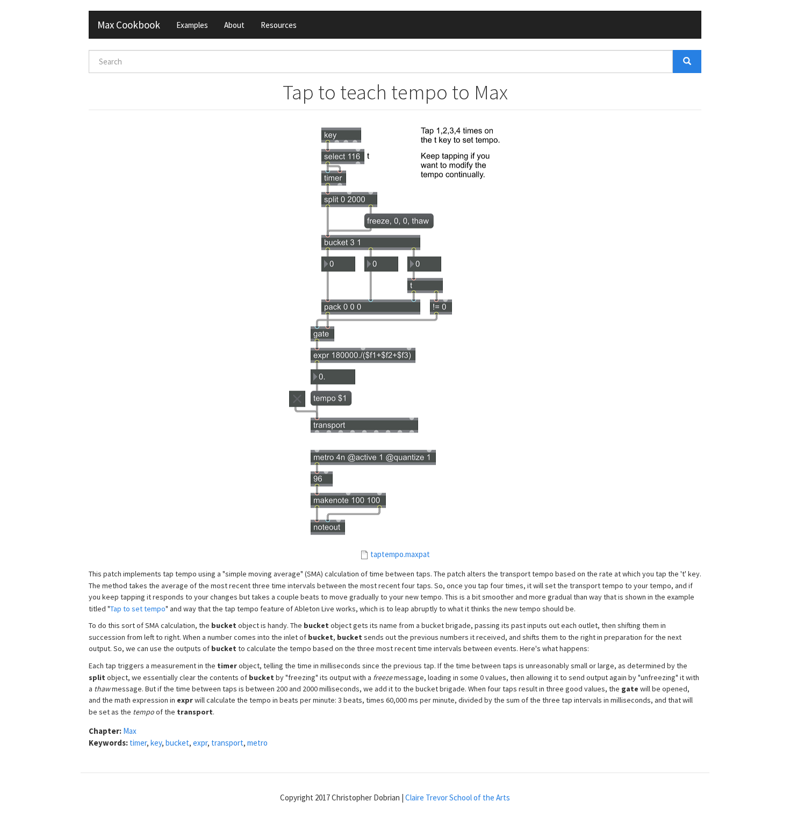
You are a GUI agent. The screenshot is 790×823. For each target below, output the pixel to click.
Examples (192, 25)
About (234, 25)
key (156, 743)
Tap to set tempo (138, 608)
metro (257, 743)
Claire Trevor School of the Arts (457, 797)
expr (200, 743)
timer (138, 743)
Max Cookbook (128, 24)
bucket (177, 743)
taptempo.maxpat (400, 554)
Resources (279, 25)
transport (227, 743)
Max (130, 731)
